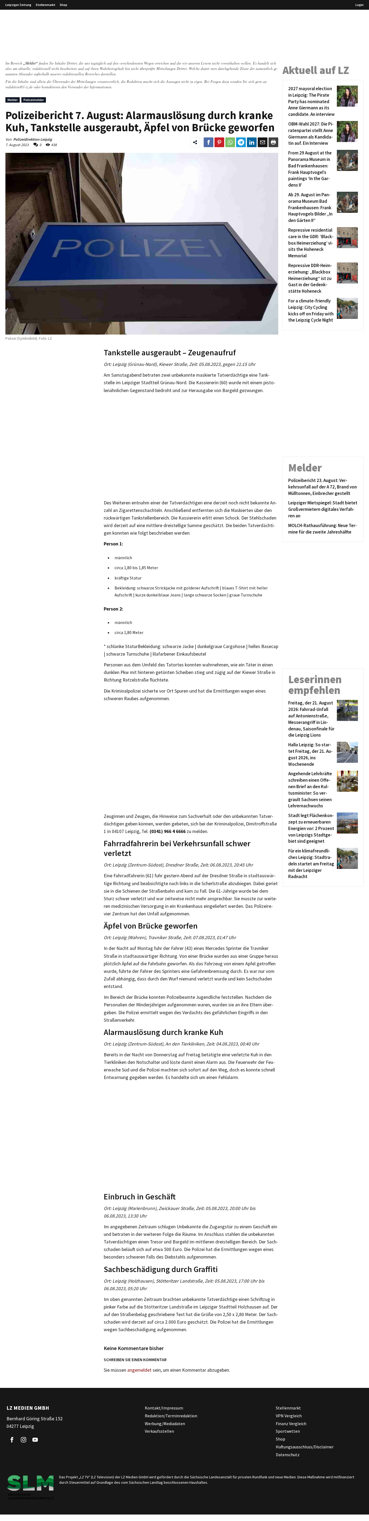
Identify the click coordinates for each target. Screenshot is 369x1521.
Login (359, 5)
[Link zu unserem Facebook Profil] (11, 1440)
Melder (13, 100)
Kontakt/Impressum (164, 1408)
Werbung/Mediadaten (165, 1423)
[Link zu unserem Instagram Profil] (23, 1440)
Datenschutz (288, 1454)
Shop (63, 5)
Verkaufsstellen (159, 1431)
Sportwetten (288, 1431)
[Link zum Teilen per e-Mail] (262, 142)
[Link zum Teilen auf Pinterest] (219, 142)
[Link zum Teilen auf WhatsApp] (230, 142)
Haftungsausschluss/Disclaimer (305, 1446)
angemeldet (139, 1370)
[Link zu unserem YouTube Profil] (35, 1440)
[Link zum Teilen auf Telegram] (241, 142)
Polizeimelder (34, 100)
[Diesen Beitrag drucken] (273, 142)
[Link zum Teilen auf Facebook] (208, 142)
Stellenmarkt (45, 5)
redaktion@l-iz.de (19, 86)
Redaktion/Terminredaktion (171, 1415)
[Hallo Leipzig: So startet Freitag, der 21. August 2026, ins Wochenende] (346, 754)
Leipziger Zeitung (18, 5)
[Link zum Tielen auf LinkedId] (252, 142)
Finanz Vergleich (291, 1423)
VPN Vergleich (289, 1415)
